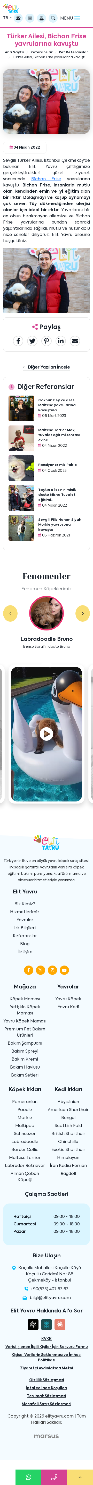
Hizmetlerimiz (25, 912)
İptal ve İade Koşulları (46, 1388)
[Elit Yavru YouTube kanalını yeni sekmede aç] (64, 970)
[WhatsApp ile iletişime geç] (28, 1477)
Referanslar (25, 936)
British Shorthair (68, 1134)
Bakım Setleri (24, 1075)
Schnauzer (25, 1134)
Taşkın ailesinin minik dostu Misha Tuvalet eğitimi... (57, 495)
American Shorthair (68, 1110)
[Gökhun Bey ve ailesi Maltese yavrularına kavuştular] (21, 408)
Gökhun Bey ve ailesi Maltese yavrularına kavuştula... (57, 405)
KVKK (46, 1339)
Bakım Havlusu (25, 1067)
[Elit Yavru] (11, 8)
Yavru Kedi (68, 1007)
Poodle (25, 1110)
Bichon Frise (46, 179)
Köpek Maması (25, 999)
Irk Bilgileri (25, 928)
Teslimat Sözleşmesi (46, 1396)
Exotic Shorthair (68, 1150)
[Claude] (60, 1324)
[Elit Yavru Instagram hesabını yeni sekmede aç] (52, 970)
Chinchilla (68, 1142)
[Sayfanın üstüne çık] (80, 1477)
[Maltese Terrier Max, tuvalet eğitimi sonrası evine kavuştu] (21, 438)
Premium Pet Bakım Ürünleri (24, 1032)
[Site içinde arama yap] (53, 18)
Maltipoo (24, 1126)
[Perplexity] (46, 1324)
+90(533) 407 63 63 (49, 1289)
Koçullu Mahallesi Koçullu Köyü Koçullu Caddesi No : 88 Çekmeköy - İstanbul (49, 1274)
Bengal (68, 1118)
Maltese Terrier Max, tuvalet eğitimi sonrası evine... (59, 435)
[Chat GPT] (33, 1324)
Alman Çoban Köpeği (25, 1177)
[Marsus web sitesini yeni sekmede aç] (46, 1436)
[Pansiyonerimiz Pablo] (21, 468)
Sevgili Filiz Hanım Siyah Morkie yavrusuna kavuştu (59, 525)
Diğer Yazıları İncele (48, 367)
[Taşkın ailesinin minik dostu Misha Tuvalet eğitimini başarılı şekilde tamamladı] (21, 498)
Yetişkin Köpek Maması (25, 1010)
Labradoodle (24, 1142)
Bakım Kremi (25, 1059)
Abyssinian (68, 1102)
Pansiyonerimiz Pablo (57, 465)
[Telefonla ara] (18, 18)
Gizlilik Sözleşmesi (46, 1380)
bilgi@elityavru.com (50, 1298)
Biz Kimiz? (24, 904)
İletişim (25, 952)
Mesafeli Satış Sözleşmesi (46, 1404)
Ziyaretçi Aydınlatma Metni (46, 1368)
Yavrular (25, 920)
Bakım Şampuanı (25, 1044)
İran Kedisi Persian (68, 1166)
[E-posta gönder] (29, 18)
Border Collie (24, 1150)
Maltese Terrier (25, 1158)
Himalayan (68, 1158)
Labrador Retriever (25, 1166)
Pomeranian (24, 1102)
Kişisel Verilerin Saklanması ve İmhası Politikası (46, 1357)
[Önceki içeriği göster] (10, 613)
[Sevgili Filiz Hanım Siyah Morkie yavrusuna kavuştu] (21, 528)
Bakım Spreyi (24, 1051)
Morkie (25, 1118)
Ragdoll (68, 1174)
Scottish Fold (68, 1126)
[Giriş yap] (41, 18)
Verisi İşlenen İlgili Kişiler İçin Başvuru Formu (46, 1347)
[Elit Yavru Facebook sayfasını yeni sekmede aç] (28, 970)
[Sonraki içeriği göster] (82, 613)
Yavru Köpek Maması (24, 1021)
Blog (24, 944)
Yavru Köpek (68, 999)
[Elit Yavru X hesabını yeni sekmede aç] (40, 970)
